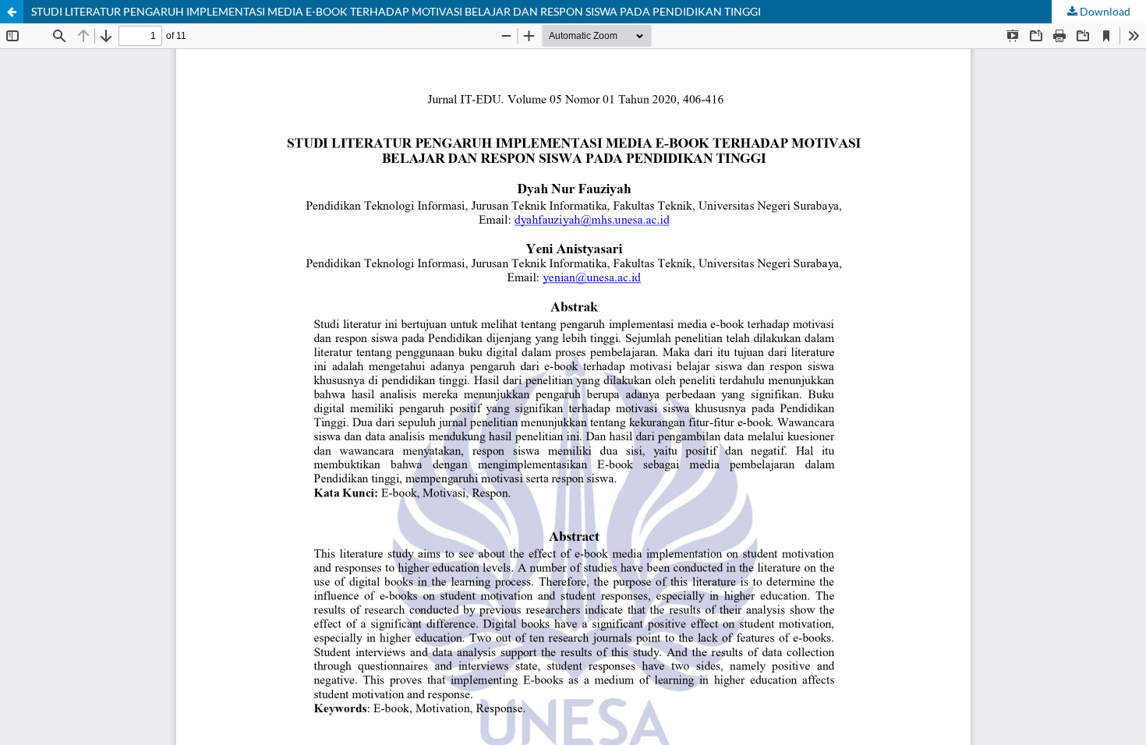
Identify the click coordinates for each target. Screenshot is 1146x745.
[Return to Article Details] (11, 11)
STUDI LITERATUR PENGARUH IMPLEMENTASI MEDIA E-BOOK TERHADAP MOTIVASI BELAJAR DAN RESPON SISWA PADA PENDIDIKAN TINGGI (396, 11)
